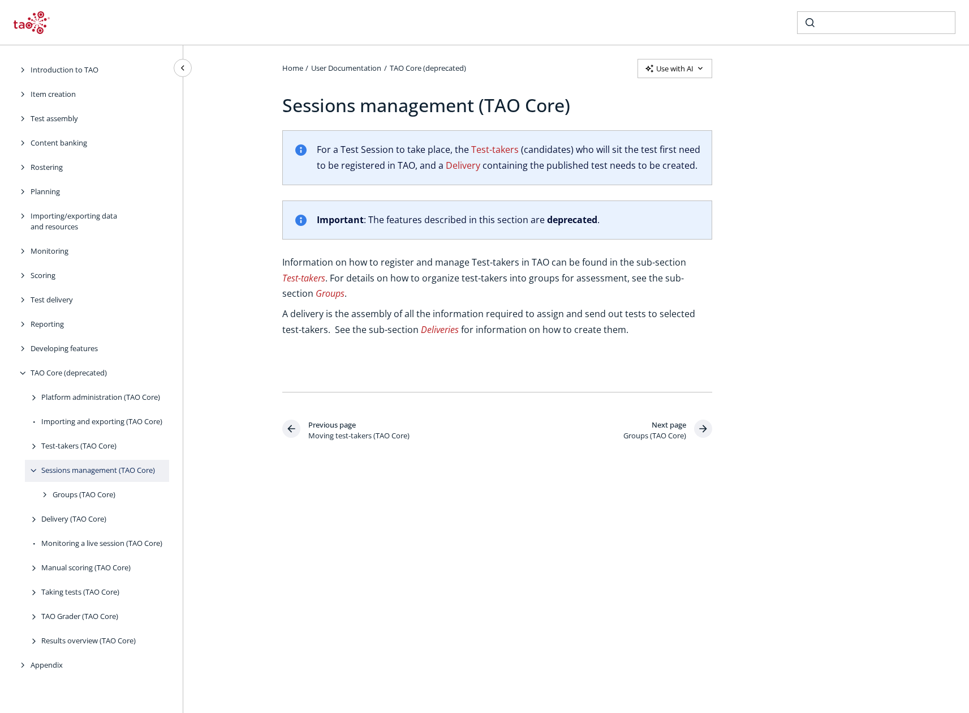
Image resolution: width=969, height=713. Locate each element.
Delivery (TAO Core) (73, 519)
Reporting (47, 324)
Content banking (59, 143)
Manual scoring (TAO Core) (86, 567)
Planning (45, 191)
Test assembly (54, 118)
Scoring (43, 275)
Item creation (53, 94)
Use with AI (675, 68)
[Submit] (810, 23)
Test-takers (495, 149)
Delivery (463, 165)
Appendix (47, 665)
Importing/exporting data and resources (74, 221)
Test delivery (52, 299)
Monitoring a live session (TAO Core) (101, 543)
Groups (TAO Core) (84, 494)
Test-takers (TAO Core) (79, 446)
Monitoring (49, 251)
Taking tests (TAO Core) (80, 592)
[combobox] (876, 22)
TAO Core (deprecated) (69, 373)
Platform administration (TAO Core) (100, 397)
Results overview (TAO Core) (88, 640)
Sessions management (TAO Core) (98, 470)
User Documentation (346, 68)
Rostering (47, 167)
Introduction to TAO (64, 70)
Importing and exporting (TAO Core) (101, 421)
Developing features (64, 348)
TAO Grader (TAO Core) (79, 616)
